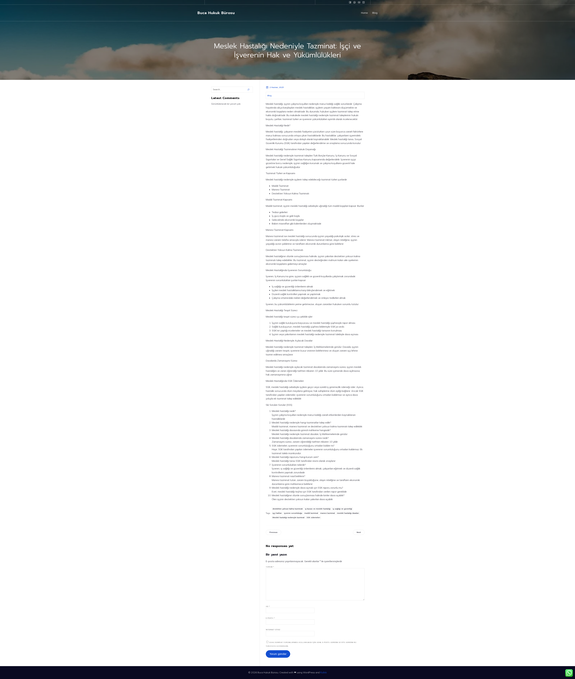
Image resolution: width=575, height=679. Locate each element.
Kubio (323, 672)
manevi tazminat (327, 513)
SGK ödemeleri (313, 517)
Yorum (270, 567)
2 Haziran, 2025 (277, 87)
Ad (268, 606)
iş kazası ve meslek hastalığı (317, 508)
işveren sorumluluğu (293, 513)
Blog (374, 13)
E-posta (270, 618)
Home (364, 13)
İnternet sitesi (273, 630)
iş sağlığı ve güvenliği (342, 508)
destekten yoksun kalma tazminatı (288, 508)
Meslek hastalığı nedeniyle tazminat (288, 517)
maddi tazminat (311, 513)
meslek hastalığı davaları (348, 513)
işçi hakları (277, 513)
